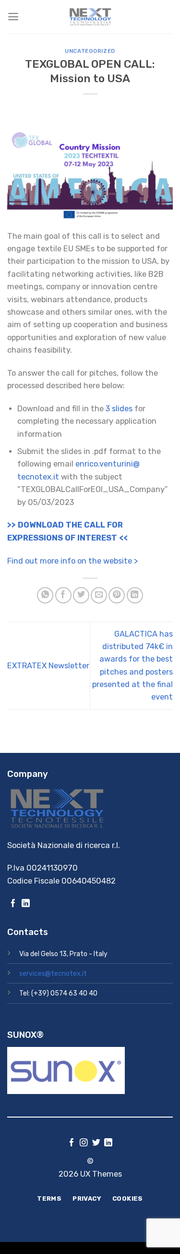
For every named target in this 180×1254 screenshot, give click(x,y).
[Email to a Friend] (99, 595)
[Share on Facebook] (63, 595)
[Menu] (13, 17)
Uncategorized (90, 51)
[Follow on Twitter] (96, 1143)
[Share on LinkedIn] (135, 595)
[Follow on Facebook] (13, 904)
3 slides (119, 408)
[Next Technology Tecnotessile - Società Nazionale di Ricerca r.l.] (90, 17)
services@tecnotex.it (53, 974)
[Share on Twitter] (81, 595)
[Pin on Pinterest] (116, 595)
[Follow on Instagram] (84, 1143)
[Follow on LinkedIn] (26, 904)
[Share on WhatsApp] (45, 595)
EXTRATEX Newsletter (48, 665)
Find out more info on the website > (72, 561)
